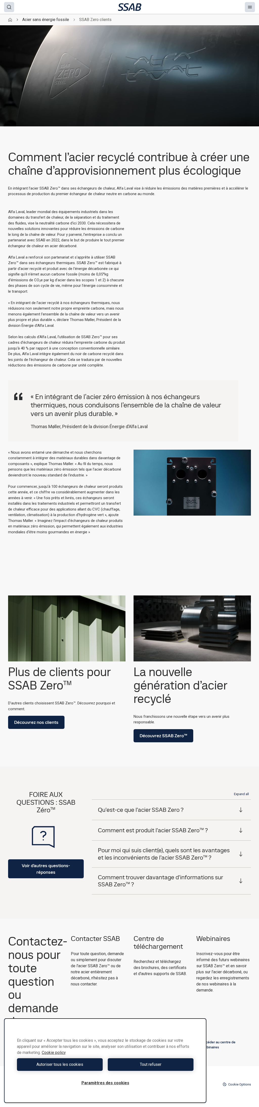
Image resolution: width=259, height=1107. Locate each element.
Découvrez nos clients (36, 722)
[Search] (9, 7)
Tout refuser (150, 1064)
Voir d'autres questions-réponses (46, 869)
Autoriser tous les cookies (59, 1064)
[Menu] (250, 7)
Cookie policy (54, 1052)
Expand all (241, 794)
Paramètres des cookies (105, 1082)
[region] (105, 1060)
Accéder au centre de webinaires (218, 1044)
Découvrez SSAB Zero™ (163, 736)
